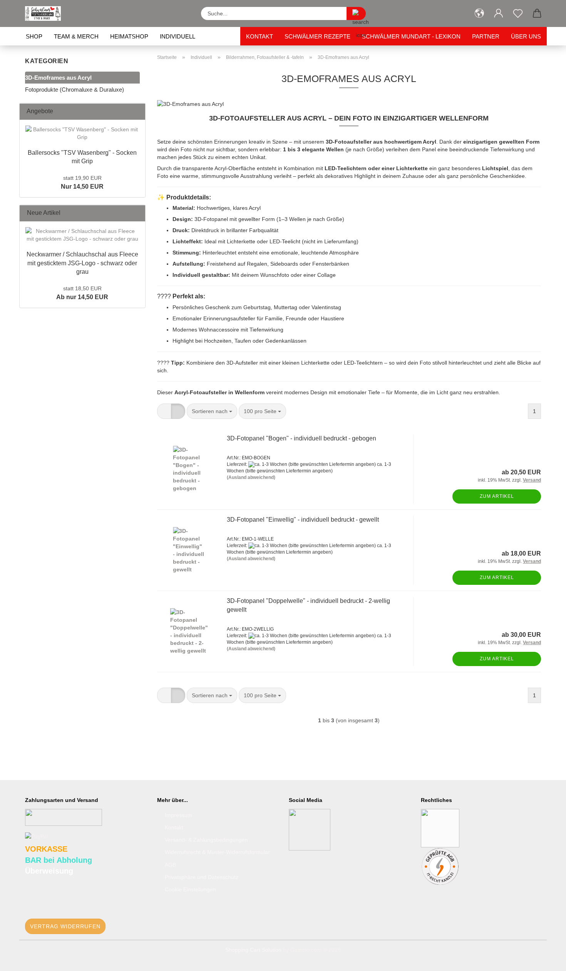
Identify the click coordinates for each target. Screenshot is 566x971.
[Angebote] (137, 111)
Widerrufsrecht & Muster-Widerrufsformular (217, 852)
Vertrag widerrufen (65, 926)
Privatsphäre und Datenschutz (201, 877)
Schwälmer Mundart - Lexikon (411, 36)
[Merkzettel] (517, 13)
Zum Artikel (497, 496)
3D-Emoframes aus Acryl (58, 77)
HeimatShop (129, 36)
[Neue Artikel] (137, 213)
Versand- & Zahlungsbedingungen (206, 840)
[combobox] (212, 411)
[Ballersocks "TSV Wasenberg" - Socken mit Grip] (82, 133)
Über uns (526, 36)
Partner (485, 36)
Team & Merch (76, 36)
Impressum (178, 815)
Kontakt (259, 36)
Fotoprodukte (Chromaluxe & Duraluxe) (74, 89)
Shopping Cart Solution (253, 950)
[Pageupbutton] (544, 959)
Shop (34, 36)
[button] (479, 13)
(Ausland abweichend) (251, 477)
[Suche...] (356, 13)
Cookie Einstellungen (190, 889)
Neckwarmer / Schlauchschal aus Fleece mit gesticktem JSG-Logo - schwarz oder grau (82, 263)
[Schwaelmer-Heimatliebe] (46, 13)
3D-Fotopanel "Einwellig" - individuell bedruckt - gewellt (303, 519)
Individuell (177, 36)
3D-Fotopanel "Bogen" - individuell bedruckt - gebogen (301, 438)
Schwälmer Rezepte (317, 36)
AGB (170, 865)
